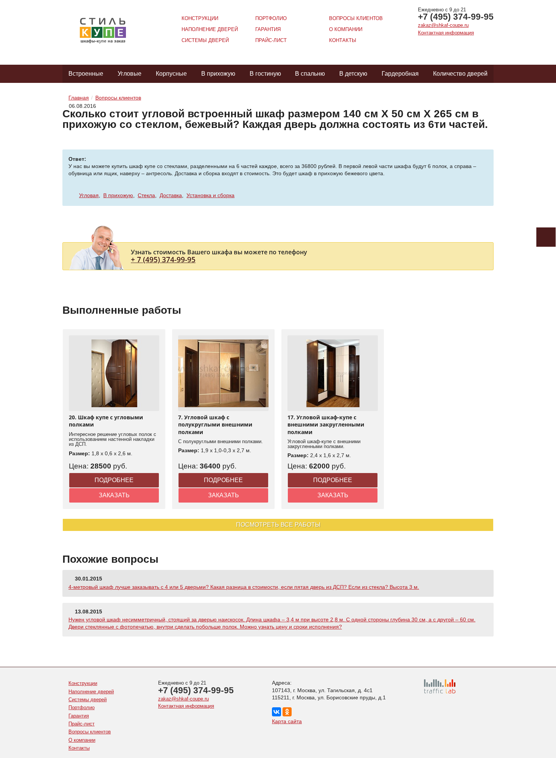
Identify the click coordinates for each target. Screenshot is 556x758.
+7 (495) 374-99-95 (456, 17)
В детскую (353, 73)
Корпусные (171, 73)
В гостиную (265, 73)
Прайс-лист (271, 40)
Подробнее (114, 480)
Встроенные (85, 73)
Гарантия (268, 29)
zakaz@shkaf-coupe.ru (443, 25)
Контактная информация (446, 33)
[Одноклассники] (287, 711)
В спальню (310, 73)
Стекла (146, 195)
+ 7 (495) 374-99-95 (163, 259)
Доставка (171, 195)
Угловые (129, 73)
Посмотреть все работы (278, 524)
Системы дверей (205, 40)
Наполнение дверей (210, 29)
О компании (345, 29)
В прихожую (218, 73)
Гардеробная (400, 73)
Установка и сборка (210, 195)
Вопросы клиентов (356, 18)
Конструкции (200, 18)
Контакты (342, 40)
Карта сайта (287, 721)
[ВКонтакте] (276, 711)
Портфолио (271, 18)
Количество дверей (460, 73)
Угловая (89, 195)
